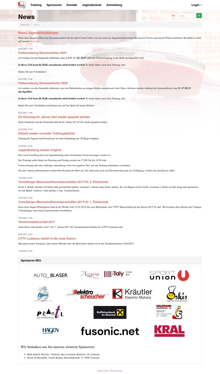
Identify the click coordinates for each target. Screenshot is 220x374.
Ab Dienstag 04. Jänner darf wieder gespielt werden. (54, 117)
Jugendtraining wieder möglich (39, 150)
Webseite (34, 41)
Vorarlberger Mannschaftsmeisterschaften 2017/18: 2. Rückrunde (63, 182)
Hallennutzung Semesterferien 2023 (43, 83)
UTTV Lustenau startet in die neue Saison (47, 238)
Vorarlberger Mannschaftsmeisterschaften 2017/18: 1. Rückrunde (63, 202)
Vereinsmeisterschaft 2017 (36, 222)
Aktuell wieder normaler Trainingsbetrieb (46, 133)
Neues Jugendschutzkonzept (38, 32)
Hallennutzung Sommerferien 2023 (42, 52)
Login (195, 5)
